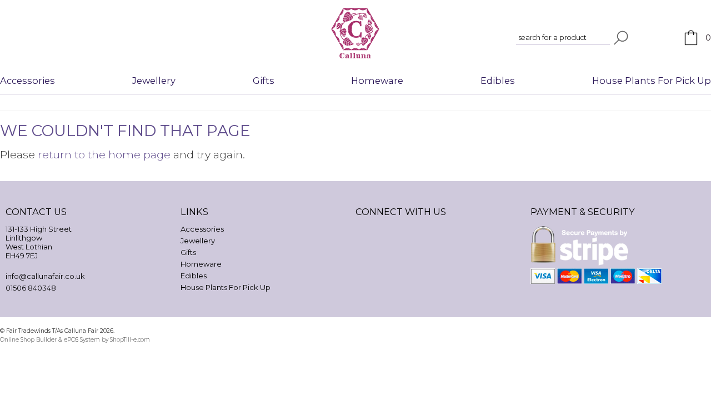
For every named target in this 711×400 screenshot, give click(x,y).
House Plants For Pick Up (651, 80)
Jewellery (154, 80)
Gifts (263, 80)
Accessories (27, 80)
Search (621, 38)
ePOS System (82, 339)
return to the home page (104, 154)
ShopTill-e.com (130, 339)
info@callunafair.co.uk (45, 276)
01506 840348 (31, 287)
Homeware (377, 80)
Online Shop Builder (28, 339)
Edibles (497, 80)
